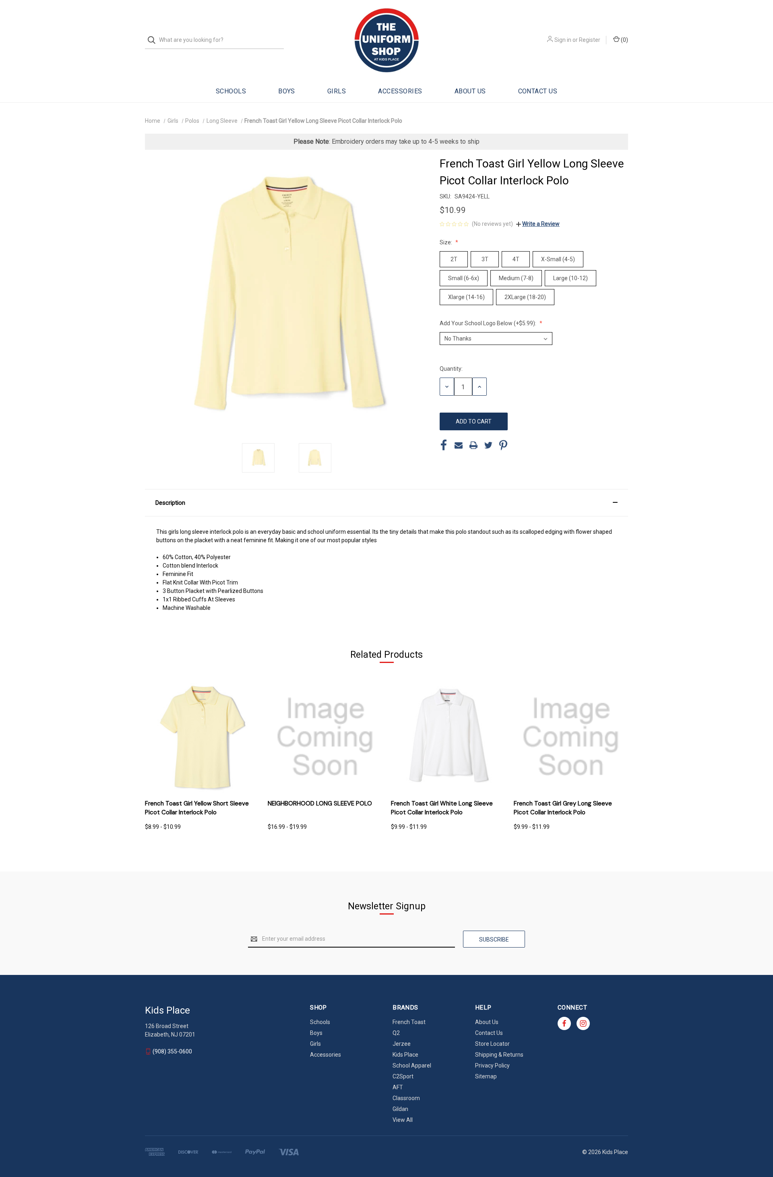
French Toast (409, 1022)
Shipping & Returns (499, 1054)
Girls (336, 91)
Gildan (400, 1109)
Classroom (406, 1098)
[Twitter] (488, 445)
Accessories (400, 91)
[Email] (459, 445)
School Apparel (412, 1065)
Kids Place (405, 1054)
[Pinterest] (503, 445)
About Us (470, 91)
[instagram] (583, 1023)
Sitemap (486, 1076)
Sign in (562, 40)
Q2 (396, 1033)
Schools (231, 91)
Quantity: (451, 368)
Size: (446, 242)
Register (589, 40)
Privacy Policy (492, 1065)
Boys (286, 91)
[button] (386, 502)
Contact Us (538, 91)
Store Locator (492, 1044)
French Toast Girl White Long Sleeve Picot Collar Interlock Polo (442, 808)
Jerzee (402, 1044)
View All (403, 1120)
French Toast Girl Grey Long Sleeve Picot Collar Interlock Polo (563, 808)
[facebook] (564, 1023)
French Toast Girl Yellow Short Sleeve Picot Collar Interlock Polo (197, 808)
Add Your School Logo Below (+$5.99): (488, 323)
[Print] (473, 445)
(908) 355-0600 (172, 1051)
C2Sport (403, 1076)
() (624, 40)
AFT (398, 1087)
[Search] (154, 40)
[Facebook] (444, 445)
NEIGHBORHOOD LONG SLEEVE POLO (320, 803)
